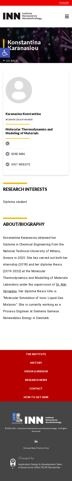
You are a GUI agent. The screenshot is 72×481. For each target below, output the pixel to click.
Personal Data (29, 448)
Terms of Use (43, 448)
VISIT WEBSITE (21, 164)
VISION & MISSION (36, 371)
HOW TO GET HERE (36, 397)
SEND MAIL (18, 153)
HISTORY (36, 362)
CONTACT (36, 388)
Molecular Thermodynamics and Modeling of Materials (29, 131)
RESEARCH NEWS (36, 379)
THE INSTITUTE (36, 354)
